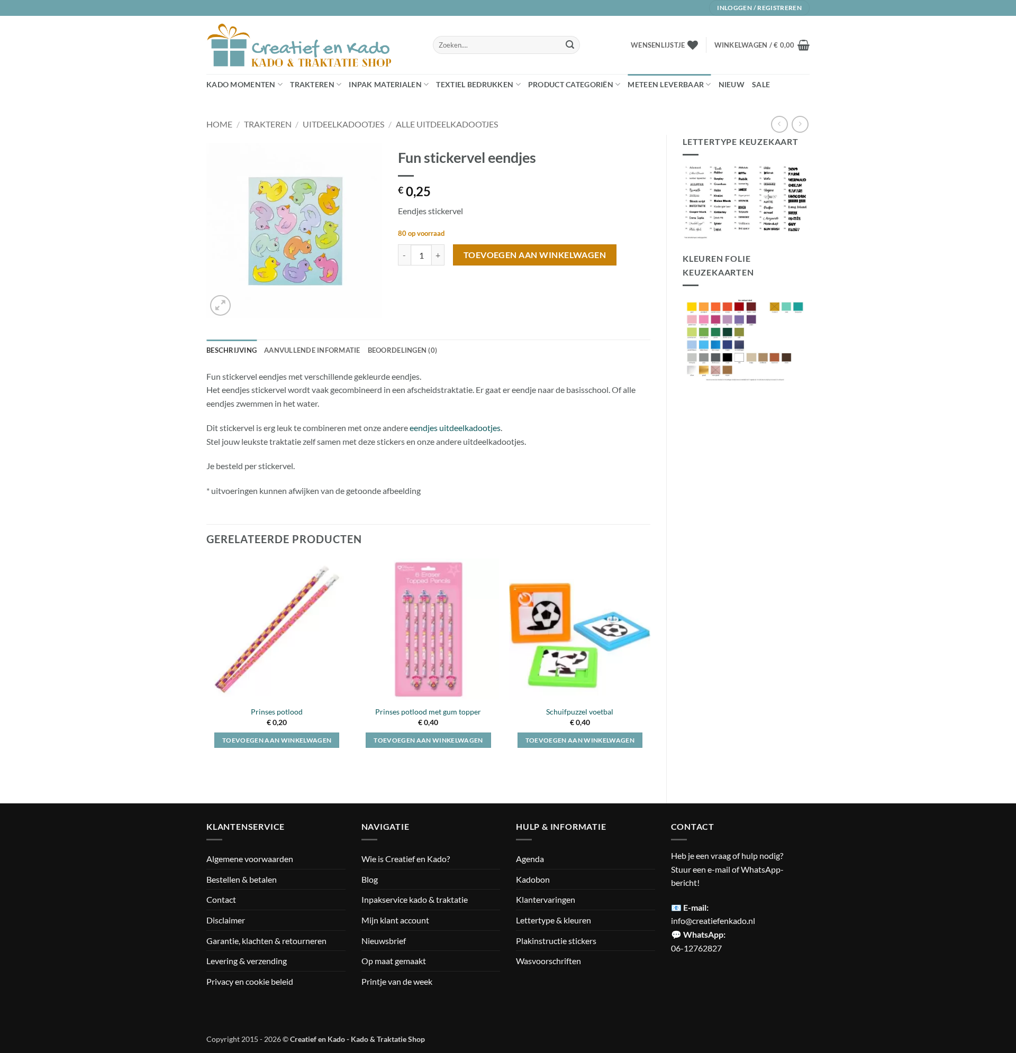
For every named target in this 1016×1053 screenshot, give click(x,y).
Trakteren (312, 84)
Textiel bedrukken (474, 84)
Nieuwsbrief (383, 941)
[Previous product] (800, 124)
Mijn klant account (395, 920)
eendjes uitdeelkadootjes (455, 428)
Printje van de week (396, 981)
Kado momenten (241, 84)
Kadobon (533, 879)
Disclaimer (225, 920)
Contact (221, 899)
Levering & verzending (246, 961)
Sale (761, 84)
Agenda (530, 859)
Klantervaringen (545, 899)
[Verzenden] (570, 45)
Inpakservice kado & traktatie (414, 899)
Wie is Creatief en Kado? (405, 859)
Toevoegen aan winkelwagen (535, 255)
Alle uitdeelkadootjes (447, 124)
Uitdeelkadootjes (343, 124)
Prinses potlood (277, 711)
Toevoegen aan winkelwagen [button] (277, 740)
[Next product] (779, 124)
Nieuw (732, 84)
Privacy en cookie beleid (249, 981)
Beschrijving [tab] (231, 350)
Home (219, 124)
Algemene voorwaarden (249, 859)
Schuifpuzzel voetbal (579, 711)
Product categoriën (570, 84)
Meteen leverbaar (666, 84)
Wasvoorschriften (548, 961)
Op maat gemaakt (393, 961)
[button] (762, 45)
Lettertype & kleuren (553, 920)
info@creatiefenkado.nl (713, 920)
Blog (369, 879)
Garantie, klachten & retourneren (266, 941)
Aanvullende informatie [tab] (312, 350)
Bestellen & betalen (241, 879)
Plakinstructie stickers (556, 941)
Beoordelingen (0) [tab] (402, 350)
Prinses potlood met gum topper (428, 711)
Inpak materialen (385, 84)
